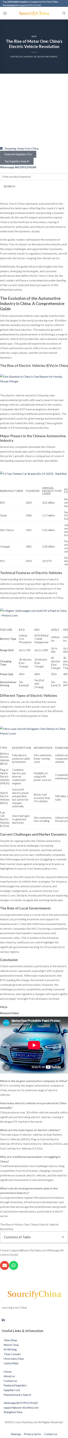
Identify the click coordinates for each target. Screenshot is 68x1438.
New (34, 36)
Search (9, 186)
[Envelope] (4, 1265)
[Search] (64, 13)
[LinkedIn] (34, 1319)
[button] (63, 1237)
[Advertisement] (34, 112)
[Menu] (5, 13)
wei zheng (51, 56)
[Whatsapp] (13, 1265)
